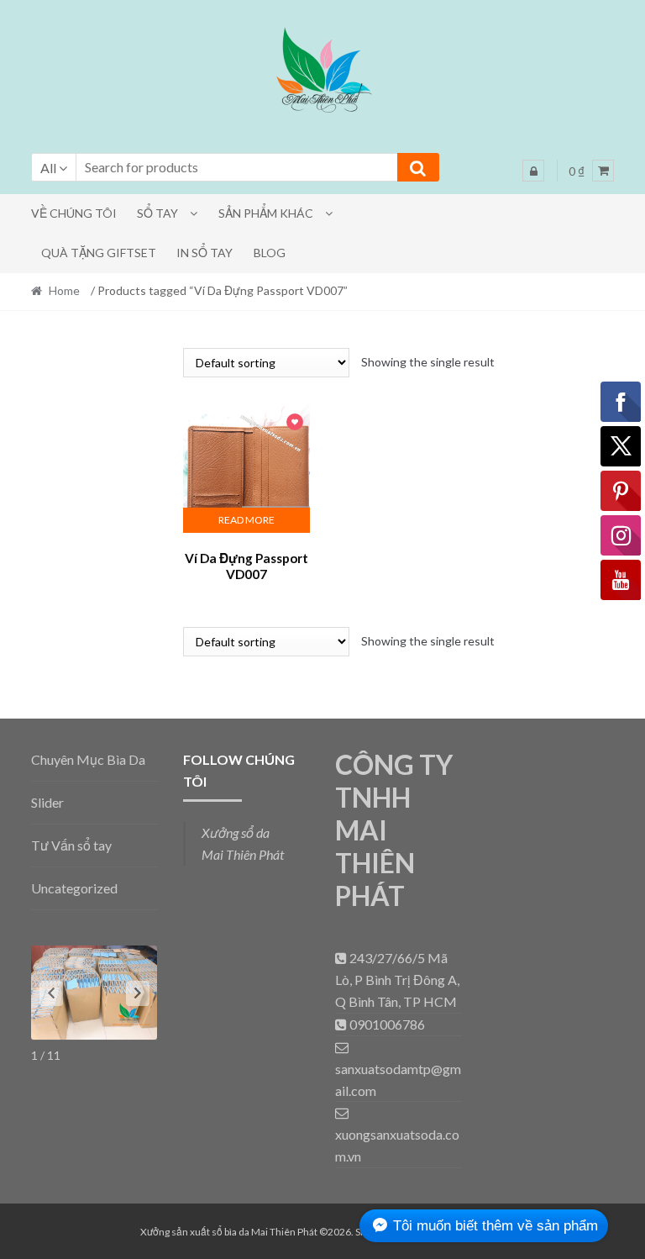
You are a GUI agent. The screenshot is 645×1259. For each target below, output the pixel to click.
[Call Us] (342, 958)
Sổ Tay (157, 213)
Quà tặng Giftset (98, 252)
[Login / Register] (533, 171)
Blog (270, 252)
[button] (322, 73)
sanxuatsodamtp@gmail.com (398, 1079)
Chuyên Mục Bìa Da (88, 759)
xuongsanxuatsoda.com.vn (397, 1145)
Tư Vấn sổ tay (71, 845)
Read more (246, 520)
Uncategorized (74, 888)
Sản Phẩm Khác (265, 213)
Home (64, 290)
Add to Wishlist (294, 423)
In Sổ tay (204, 252)
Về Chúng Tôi (74, 213)
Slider (47, 802)
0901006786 (386, 1024)
